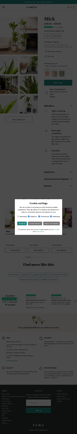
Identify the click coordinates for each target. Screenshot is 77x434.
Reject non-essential (51, 223)
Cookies (56, 229)
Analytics (33, 216)
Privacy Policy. (39, 231)
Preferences (45, 216)
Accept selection (35, 223)
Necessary (23, 216)
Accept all (22, 223)
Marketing (56, 216)
